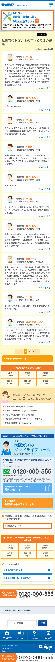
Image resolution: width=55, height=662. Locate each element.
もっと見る (45, 88)
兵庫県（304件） (45, 374)
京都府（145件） (27, 374)
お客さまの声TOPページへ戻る (17, 610)
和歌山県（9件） (27, 382)
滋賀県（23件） (45, 382)
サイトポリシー (7, 648)
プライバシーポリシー (10, 645)
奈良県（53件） (9, 382)
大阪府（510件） (10, 374)
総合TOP (5, 651)
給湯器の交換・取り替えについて (18, 578)
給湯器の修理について (13, 570)
